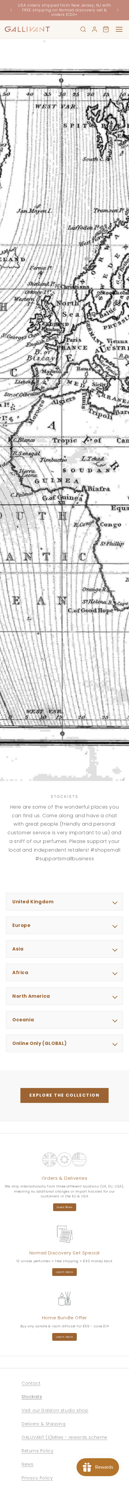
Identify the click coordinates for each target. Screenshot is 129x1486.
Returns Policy (37, 1451)
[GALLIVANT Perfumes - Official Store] (27, 29)
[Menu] (119, 29)
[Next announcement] (117, 9)
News (27, 1464)
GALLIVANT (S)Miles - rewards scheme (64, 1437)
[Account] (94, 29)
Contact (31, 1383)
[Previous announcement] (11, 9)
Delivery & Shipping (43, 1424)
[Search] (83, 29)
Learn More (65, 1207)
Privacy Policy (37, 1478)
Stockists (32, 1397)
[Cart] (106, 29)
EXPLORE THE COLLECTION (64, 1095)
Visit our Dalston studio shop (55, 1410)
